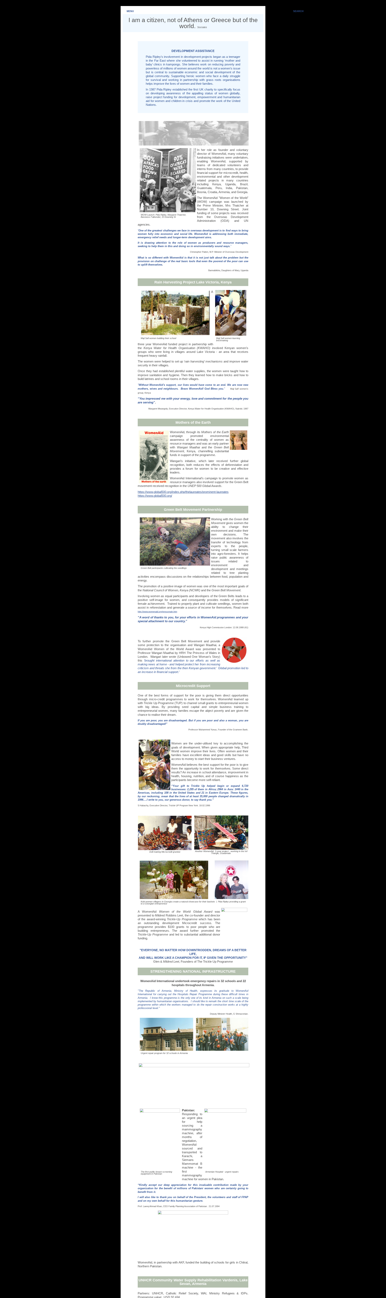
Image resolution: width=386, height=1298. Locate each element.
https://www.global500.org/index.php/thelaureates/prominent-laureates (183, 492)
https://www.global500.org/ (155, 495)
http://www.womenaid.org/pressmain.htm (157, 611)
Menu (130, 11)
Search (298, 11)
